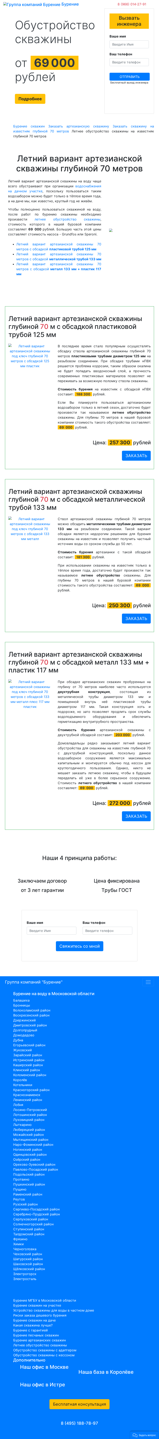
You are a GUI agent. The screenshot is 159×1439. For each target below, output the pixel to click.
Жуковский (22, 1050)
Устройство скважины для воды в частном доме (53, 1310)
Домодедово (23, 1035)
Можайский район (28, 1135)
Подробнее (30, 98)
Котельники (22, 1085)
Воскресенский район (31, 1015)
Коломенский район (29, 1075)
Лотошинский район (30, 1115)
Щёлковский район (29, 1269)
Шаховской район (28, 1264)
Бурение (69, 4)
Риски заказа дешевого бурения (39, 1315)
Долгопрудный (25, 1030)
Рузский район (25, 1204)
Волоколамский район (31, 1010)
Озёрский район (26, 1159)
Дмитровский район (30, 1025)
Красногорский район (31, 1090)
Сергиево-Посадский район (36, 1209)
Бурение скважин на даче (34, 1320)
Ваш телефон (121, 54)
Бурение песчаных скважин (36, 1335)
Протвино (21, 1179)
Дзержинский (24, 1020)
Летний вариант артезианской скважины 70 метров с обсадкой (58, 269)
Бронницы (21, 1005)
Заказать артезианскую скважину (78, 126)
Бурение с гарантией (30, 1330)
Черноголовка (24, 1249)
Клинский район (26, 1070)
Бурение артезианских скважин (39, 1340)
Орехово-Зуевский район (34, 1164)
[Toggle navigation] (85, 4)
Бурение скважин (29, 126)
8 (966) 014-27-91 (132, 4)
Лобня (18, 1105)
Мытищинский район (30, 1139)
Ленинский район (27, 1100)
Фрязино (20, 1239)
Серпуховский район (30, 1219)
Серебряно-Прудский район (36, 1214)
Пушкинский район (29, 1184)
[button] (144, 1435)
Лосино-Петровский (30, 1110)
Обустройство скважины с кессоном (44, 1355)
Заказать (136, 455)
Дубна (18, 1040)
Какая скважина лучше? (33, 1325)
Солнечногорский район (33, 1224)
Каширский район (28, 1065)
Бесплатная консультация (79, 1404)
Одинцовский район (30, 1154)
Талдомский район (28, 1234)
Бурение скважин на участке (37, 1305)
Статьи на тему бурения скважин (47, 1293)
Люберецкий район (29, 1130)
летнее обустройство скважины (67, 219)
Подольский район (29, 1174)
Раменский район (27, 1194)
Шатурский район (28, 1259)
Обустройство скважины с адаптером (44, 1350)
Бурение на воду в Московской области (53, 993)
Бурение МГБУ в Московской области (44, 1300)
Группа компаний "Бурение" (34, 982)
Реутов (19, 1199)
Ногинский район (27, 1149)
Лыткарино (22, 1125)
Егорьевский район (29, 1045)
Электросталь (24, 1279)
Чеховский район (27, 1254)
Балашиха (21, 1000)
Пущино (19, 1189)
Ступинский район (28, 1229)
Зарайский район (27, 1055)
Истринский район (28, 1060)
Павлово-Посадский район (35, 1169)
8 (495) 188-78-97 (79, 1423)
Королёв (20, 1080)
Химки (18, 1244)
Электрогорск (24, 1274)
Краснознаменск (26, 1095)
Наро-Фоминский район (33, 1144)
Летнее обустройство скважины (40, 1345)
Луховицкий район (28, 1120)
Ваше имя (118, 36)
